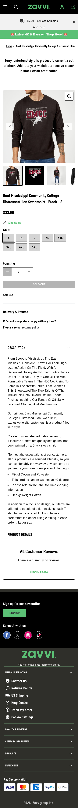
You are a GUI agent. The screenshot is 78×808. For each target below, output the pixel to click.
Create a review (39, 572)
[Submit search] (16, 7)
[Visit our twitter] (17, 635)
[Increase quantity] (29, 271)
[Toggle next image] (68, 126)
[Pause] (74, 22)
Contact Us (19, 681)
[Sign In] (62, 7)
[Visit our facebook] (7, 635)
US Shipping (19, 695)
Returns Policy (21, 688)
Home (9, 46)
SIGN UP (14, 613)
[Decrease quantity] (7, 271)
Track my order (21, 710)
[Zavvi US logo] (39, 7)
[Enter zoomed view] (69, 96)
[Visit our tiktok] (38, 635)
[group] (39, 126)
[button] (39, 222)
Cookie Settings (22, 717)
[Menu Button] (5, 7)
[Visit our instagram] (28, 635)
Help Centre (19, 702)
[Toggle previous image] (10, 126)
